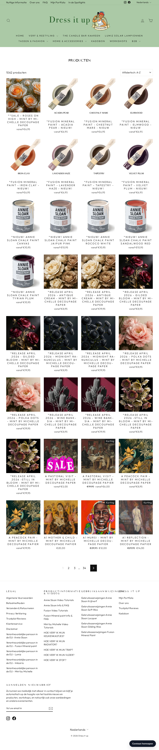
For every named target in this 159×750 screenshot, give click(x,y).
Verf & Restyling (42, 35)
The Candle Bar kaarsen (81, 35)
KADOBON (98, 41)
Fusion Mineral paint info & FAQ (58, 617)
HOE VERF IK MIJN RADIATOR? (54, 643)
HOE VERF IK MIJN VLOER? (59, 654)
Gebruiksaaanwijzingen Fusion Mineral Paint (97, 634)
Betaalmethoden (15, 603)
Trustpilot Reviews (16, 618)
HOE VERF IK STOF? (55, 660)
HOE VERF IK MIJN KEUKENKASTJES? (54, 634)
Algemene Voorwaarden (19, 597)
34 (84, 568)
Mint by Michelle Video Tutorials (56, 626)
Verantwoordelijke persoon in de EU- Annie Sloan (22, 636)
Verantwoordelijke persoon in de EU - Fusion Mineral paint (22, 644)
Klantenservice (14, 623)
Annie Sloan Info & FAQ (56, 605)
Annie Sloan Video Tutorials (59, 600)
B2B (135, 41)
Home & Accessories (68, 41)
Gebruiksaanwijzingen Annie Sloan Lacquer (96, 616)
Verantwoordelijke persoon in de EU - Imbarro (22, 661)
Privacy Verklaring (16, 613)
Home (20, 35)
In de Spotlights (76, 2)
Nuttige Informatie (16, 2)
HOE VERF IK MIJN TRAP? (58, 649)
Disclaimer (12, 628)
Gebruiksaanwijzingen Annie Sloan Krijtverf (96, 599)
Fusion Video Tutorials (56, 610)
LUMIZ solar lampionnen (124, 35)
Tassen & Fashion (32, 41)
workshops (118, 41)
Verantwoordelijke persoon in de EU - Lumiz (22, 653)
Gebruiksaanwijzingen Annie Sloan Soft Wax (96, 608)
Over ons (35, 2)
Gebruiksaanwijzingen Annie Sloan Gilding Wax (96, 625)
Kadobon (124, 613)
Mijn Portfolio (58, 2)
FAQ (45, 2)
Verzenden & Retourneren (20, 608)
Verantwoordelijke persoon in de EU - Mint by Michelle (22, 670)
